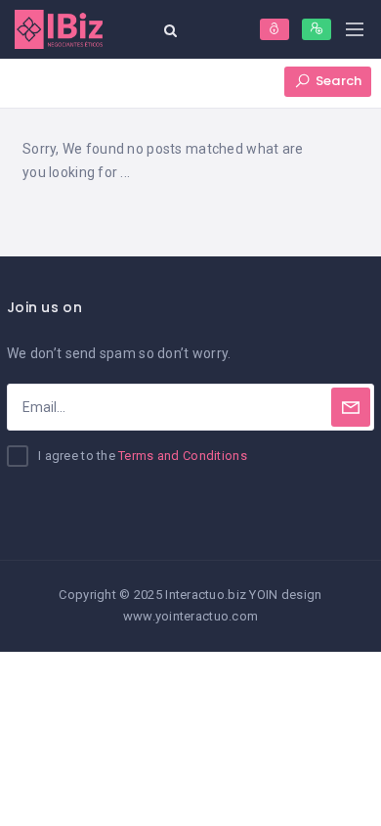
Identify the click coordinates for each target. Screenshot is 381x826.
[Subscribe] (350, 407)
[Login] (274, 29)
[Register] (316, 29)
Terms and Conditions (182, 455)
